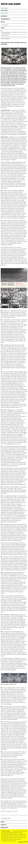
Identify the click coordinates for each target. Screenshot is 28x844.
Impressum (4, 827)
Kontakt (3, 824)
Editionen (4, 16)
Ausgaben (4, 10)
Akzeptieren (21, 842)
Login (2, 27)
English (2, 8)
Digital (3, 22)
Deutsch (6, 8)
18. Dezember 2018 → (5, 35)
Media (2, 822)
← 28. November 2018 (5, 33)
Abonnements (5, 19)
